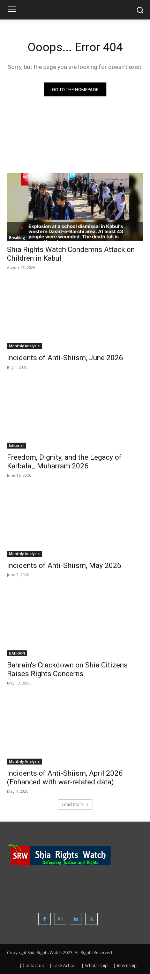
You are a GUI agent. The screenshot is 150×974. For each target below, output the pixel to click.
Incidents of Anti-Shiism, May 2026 (64, 565)
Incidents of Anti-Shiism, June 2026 (65, 358)
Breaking (17, 237)
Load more (73, 804)
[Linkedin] (76, 919)
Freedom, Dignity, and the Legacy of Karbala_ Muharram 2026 (64, 461)
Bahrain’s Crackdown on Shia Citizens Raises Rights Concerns (67, 669)
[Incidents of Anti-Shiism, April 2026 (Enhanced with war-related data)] (75, 731)
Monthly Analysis (24, 345)
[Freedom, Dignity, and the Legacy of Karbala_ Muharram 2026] (75, 415)
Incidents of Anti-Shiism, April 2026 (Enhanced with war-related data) (65, 777)
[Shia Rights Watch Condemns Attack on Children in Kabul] (75, 207)
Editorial (16, 445)
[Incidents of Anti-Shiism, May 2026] (75, 523)
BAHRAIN (17, 653)
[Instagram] (60, 919)
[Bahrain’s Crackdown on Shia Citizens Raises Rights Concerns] (75, 622)
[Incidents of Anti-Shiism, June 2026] (75, 315)
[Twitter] (91, 919)
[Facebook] (44, 919)
